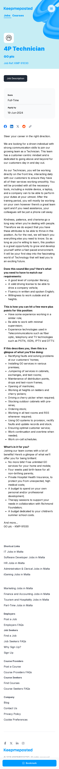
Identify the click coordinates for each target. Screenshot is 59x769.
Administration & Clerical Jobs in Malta (27, 568)
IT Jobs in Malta (13, 551)
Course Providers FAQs (18, 672)
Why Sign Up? (12, 647)
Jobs (7, 15)
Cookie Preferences (16, 719)
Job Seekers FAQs (15, 641)
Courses (18, 15)
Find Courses (12, 683)
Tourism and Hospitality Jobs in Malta (26, 599)
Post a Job (10, 619)
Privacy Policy (12, 713)
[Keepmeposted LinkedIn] (17, 743)
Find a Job (10, 635)
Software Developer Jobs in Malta (24, 557)
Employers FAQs (14, 624)
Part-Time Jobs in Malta (18, 605)
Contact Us (10, 708)
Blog (6, 702)
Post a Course (12, 666)
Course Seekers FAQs (17, 688)
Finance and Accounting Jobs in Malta (27, 594)
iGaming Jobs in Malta (17, 574)
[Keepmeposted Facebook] (5, 743)
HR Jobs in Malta (14, 563)
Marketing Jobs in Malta (18, 588)
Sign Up (8, 652)
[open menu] (51, 8)
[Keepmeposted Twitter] (11, 743)
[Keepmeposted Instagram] (23, 743)
